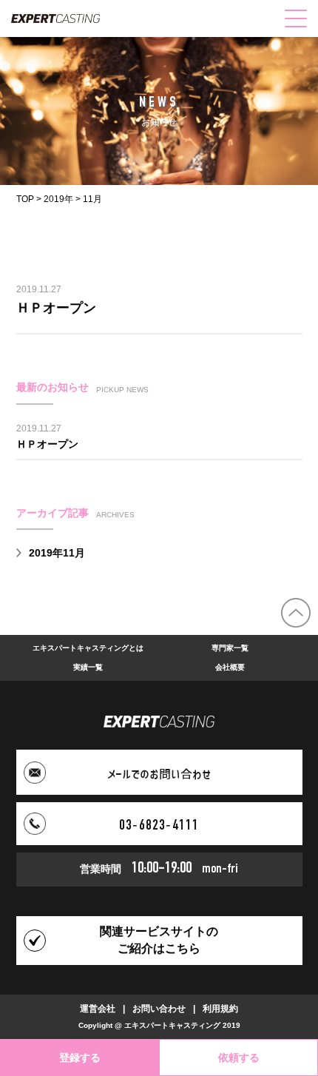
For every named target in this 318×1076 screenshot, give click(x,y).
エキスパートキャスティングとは (88, 648)
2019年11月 (57, 553)
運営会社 (97, 1008)
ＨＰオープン (56, 307)
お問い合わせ (159, 1008)
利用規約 (220, 1008)
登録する (80, 1057)
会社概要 (230, 667)
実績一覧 (88, 667)
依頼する (239, 1057)
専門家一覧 (230, 648)
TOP (25, 199)
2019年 (58, 199)
